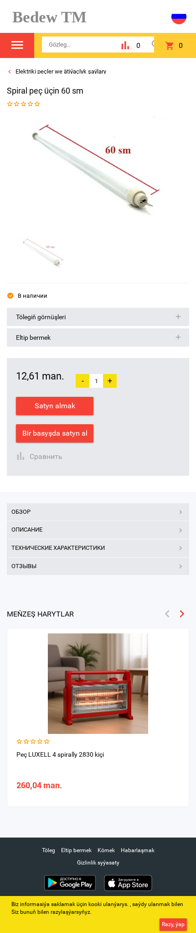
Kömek (106, 850)
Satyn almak (55, 405)
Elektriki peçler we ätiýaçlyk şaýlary (60, 71)
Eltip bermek (76, 850)
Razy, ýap (173, 924)
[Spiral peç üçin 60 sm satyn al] (95, 173)
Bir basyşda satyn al (55, 433)
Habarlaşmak (138, 850)
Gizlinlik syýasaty (98, 862)
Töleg (48, 850)
